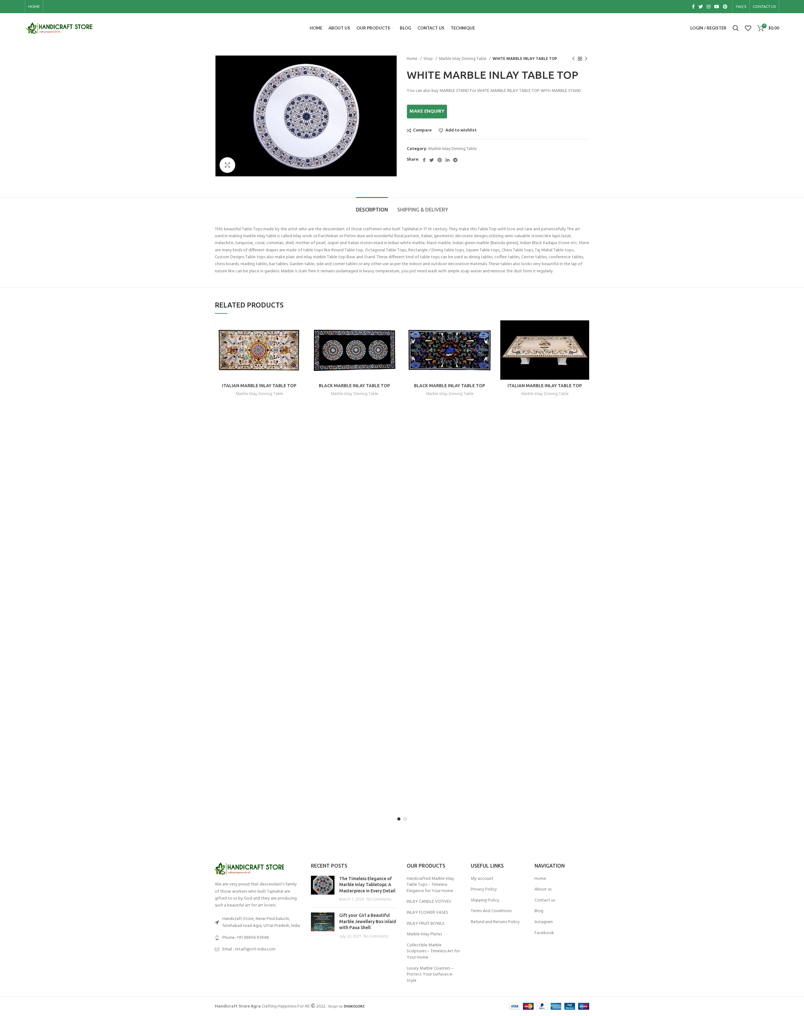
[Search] (736, 28)
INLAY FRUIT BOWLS (425, 924)
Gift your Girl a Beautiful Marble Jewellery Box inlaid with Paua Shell (367, 921)
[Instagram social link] (708, 7)
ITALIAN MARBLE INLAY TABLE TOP (259, 385)
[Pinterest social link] (725, 7)
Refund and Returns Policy (495, 922)
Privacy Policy (484, 889)
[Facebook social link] (693, 7)
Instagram (544, 922)
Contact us (545, 900)
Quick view (299, 345)
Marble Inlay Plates (424, 934)
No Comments (379, 899)
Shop (428, 59)
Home (412, 59)
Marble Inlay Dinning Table (463, 59)
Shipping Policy (485, 900)
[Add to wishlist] (299, 359)
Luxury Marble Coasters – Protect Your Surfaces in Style (430, 974)
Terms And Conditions (491, 911)
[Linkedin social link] (447, 160)
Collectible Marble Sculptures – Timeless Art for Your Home (433, 951)
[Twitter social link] (701, 7)
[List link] (258, 937)
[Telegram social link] (455, 160)
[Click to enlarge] (227, 165)
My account (482, 879)
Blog (539, 911)
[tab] (372, 206)
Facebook (544, 933)
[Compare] (299, 331)
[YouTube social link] (716, 7)
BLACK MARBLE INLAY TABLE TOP (354, 385)
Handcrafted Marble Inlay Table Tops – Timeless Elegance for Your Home (430, 885)
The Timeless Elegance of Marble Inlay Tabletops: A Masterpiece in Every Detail (367, 884)
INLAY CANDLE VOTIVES (429, 902)
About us (543, 889)
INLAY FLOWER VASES (427, 913)
